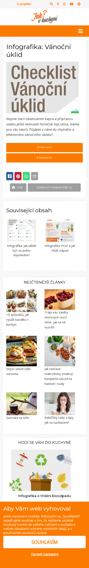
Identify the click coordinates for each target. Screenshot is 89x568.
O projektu (24, 4)
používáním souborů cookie (25, 532)
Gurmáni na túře (17, 418)
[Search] (51, 4)
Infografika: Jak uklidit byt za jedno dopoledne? (21, 250)
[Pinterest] (79, 4)
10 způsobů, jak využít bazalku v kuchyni (17, 319)
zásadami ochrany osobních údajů (40, 528)
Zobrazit (44, 147)
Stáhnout (45, 157)
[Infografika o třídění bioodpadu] (40, 470)
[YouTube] (71, 4)
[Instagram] (64, 4)
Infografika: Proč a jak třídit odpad (59, 248)
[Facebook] (58, 4)
